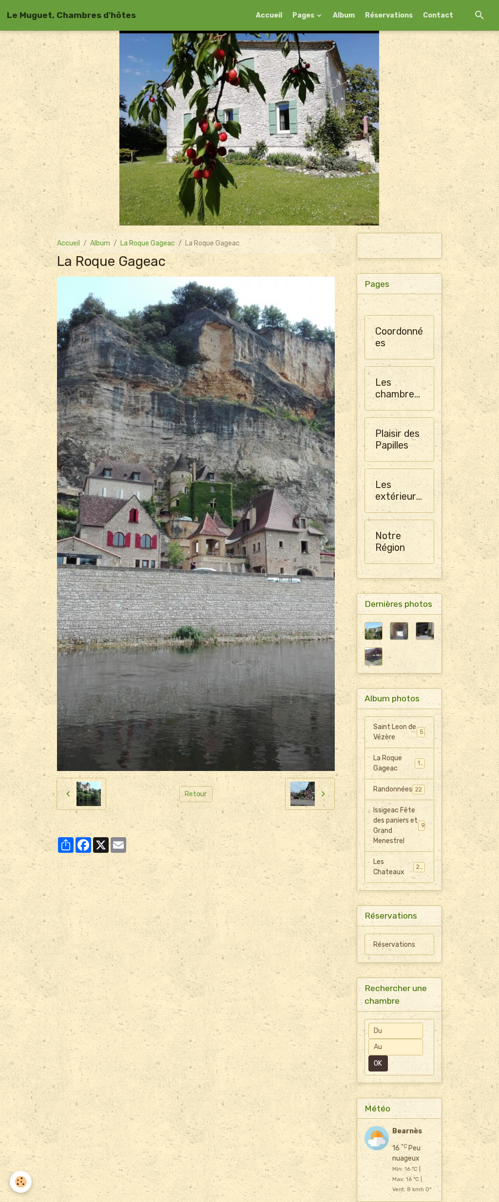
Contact (438, 15)
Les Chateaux (397, 867)
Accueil (269, 15)
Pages (304, 15)
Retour (196, 794)
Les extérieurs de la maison (398, 490)
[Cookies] (21, 1182)
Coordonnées (399, 337)
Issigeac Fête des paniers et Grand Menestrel (398, 825)
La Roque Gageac (147, 243)
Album (344, 15)
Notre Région (390, 541)
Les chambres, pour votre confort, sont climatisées (398, 388)
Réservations (389, 15)
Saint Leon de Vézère (398, 732)
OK (378, 1063)
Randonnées (397, 789)
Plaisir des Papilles (397, 439)
